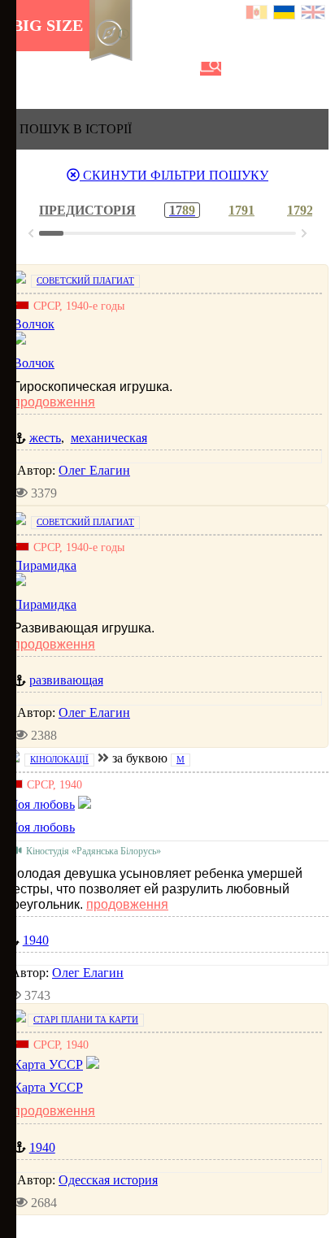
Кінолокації (59, 759)
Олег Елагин (94, 470)
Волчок (33, 363)
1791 (241, 210)
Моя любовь (41, 827)
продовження (54, 402)
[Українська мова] (285, 14)
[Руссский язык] (257, 14)
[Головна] (19, 69)
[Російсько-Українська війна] (74, 69)
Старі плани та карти (85, 1019)
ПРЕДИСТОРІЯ (87, 210)
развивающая (66, 680)
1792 (300, 210)
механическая (109, 438)
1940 (36, 940)
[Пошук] (210, 69)
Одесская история (108, 1180)
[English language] (314, 14)
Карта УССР (48, 1087)
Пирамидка (44, 604)
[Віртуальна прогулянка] (184, 69)
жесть (45, 438)
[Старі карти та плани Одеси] (101, 69)
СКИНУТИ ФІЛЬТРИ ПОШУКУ (174, 175)
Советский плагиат (85, 280)
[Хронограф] (46, 69)
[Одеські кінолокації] (157, 69)
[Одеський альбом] (129, 69)
